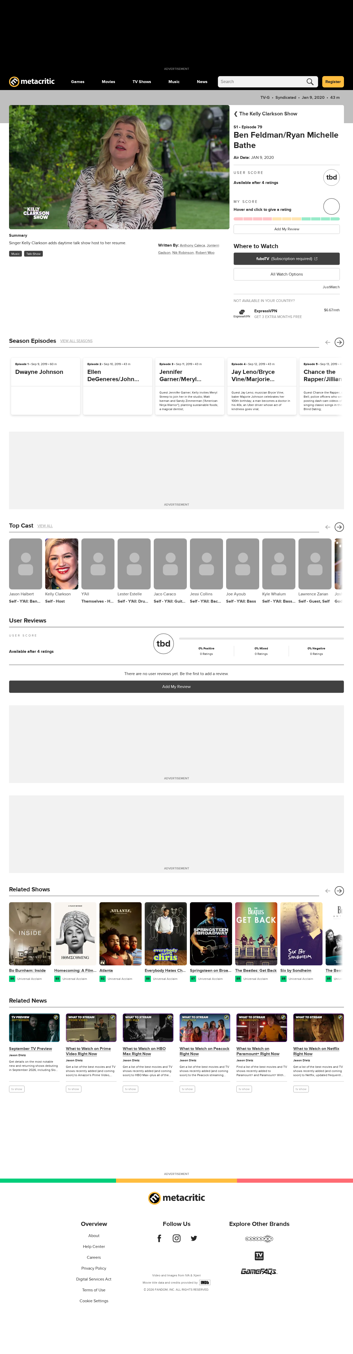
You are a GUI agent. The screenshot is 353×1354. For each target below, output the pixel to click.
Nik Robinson (183, 252)
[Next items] (339, 342)
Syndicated (285, 97)
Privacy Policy (93, 1268)
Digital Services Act (93, 1279)
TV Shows (142, 81)
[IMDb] (204, 1282)
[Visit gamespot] (259, 1242)
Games (78, 81)
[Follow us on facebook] (159, 1241)
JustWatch (331, 287)
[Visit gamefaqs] (259, 1273)
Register (333, 81)
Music (174, 81)
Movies (108, 81)
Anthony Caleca (192, 245)
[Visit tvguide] (259, 1259)
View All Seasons (76, 341)
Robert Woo (205, 252)
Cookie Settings (94, 1301)
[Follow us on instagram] (176, 1241)
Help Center (94, 1246)
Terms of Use (93, 1290)
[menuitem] (78, 81)
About (93, 1235)
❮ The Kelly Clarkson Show (265, 114)
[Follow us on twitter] (193, 1241)
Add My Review (286, 229)
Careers (94, 1257)
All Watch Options (287, 274)
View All (45, 526)
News (202, 81)
